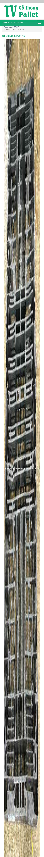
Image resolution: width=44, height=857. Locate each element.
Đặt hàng (17, 27)
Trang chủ (8, 27)
